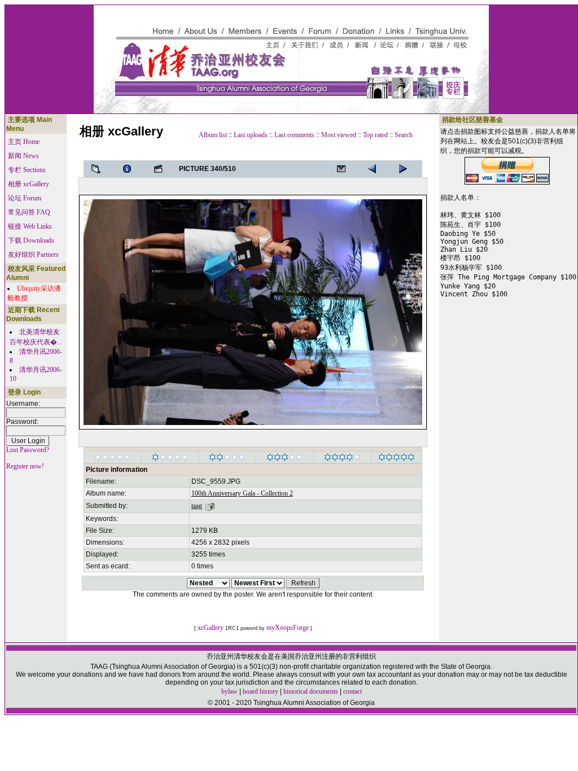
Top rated (375, 135)
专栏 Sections (27, 170)
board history (260, 691)
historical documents (310, 691)
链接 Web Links (30, 226)
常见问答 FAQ (29, 212)
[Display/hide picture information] (130, 169)
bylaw (229, 691)
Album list (213, 135)
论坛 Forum (24, 198)
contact (352, 691)
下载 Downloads (31, 240)
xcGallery (211, 628)
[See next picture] (375, 169)
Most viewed (338, 135)
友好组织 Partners (33, 255)
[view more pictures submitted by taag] (209, 506)
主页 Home (24, 142)
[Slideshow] (161, 169)
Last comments (294, 135)
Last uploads (251, 135)
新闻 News (23, 156)
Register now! (25, 466)
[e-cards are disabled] (344, 169)
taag (196, 506)
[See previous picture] (406, 169)
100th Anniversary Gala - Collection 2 (242, 493)
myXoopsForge (287, 628)
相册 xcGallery (28, 184)
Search (404, 135)
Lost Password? (27, 450)
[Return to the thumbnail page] (99, 169)
